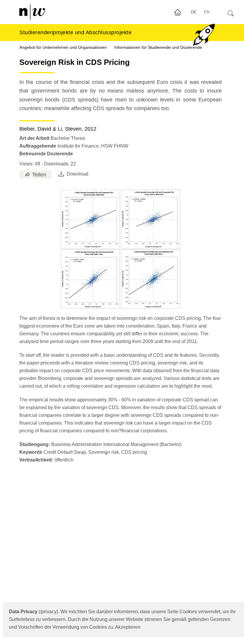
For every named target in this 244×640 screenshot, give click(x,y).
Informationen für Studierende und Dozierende (158, 47)
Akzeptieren (127, 627)
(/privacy (33, 611)
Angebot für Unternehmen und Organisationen (63, 47)
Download (77, 173)
